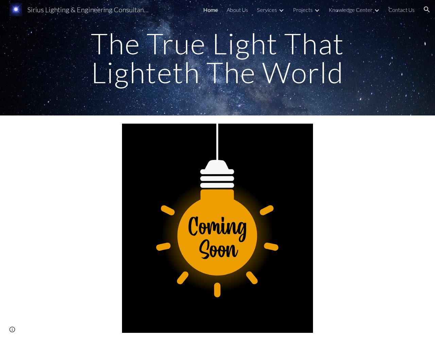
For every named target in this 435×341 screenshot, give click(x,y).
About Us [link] (237, 9)
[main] (217, 58)
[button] (427, 9)
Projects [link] (303, 9)
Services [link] (267, 9)
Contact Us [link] (401, 9)
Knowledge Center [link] (350, 9)
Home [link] (210, 9)
